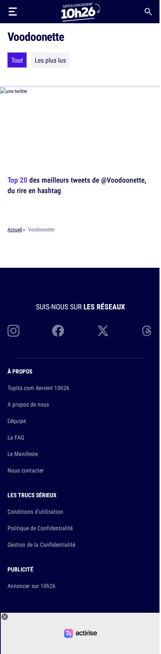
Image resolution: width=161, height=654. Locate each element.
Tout (17, 60)
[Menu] (12, 11)
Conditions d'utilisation (35, 511)
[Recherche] (148, 11)
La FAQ (15, 437)
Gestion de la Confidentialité (41, 544)
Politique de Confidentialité (40, 528)
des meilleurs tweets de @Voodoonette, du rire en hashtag (76, 185)
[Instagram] (13, 331)
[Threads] (148, 331)
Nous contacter (25, 470)
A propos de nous (28, 404)
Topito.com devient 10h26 (38, 388)
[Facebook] (58, 331)
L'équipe (16, 421)
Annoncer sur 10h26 (31, 586)
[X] (103, 331)
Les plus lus (50, 60)
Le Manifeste (22, 454)
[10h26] (80, 11)
